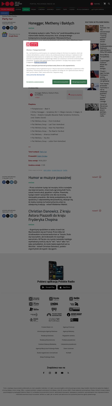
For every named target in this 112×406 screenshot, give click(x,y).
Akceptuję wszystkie (79, 82)
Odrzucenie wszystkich (61, 82)
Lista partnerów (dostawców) (35, 75)
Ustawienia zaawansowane (35, 82)
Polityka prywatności (40, 62)
